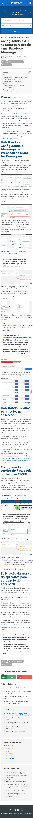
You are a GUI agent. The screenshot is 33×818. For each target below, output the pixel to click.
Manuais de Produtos (13, 11)
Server (5, 37)
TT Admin (26, 37)
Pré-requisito (6, 75)
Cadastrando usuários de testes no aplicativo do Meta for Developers (17, 449)
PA (8, 751)
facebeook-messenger (16, 61)
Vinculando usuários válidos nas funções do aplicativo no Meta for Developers (16, 460)
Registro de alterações (16, 569)
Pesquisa (10, 753)
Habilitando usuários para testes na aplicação (13, 82)
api (4, 61)
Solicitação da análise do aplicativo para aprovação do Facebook (14, 91)
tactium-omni (7, 65)
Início (5, 11)
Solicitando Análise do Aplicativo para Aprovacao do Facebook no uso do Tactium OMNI (15, 627)
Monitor (10, 749)
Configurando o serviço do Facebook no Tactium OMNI (14, 87)
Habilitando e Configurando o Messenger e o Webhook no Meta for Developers (15, 78)
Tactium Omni (24, 11)
